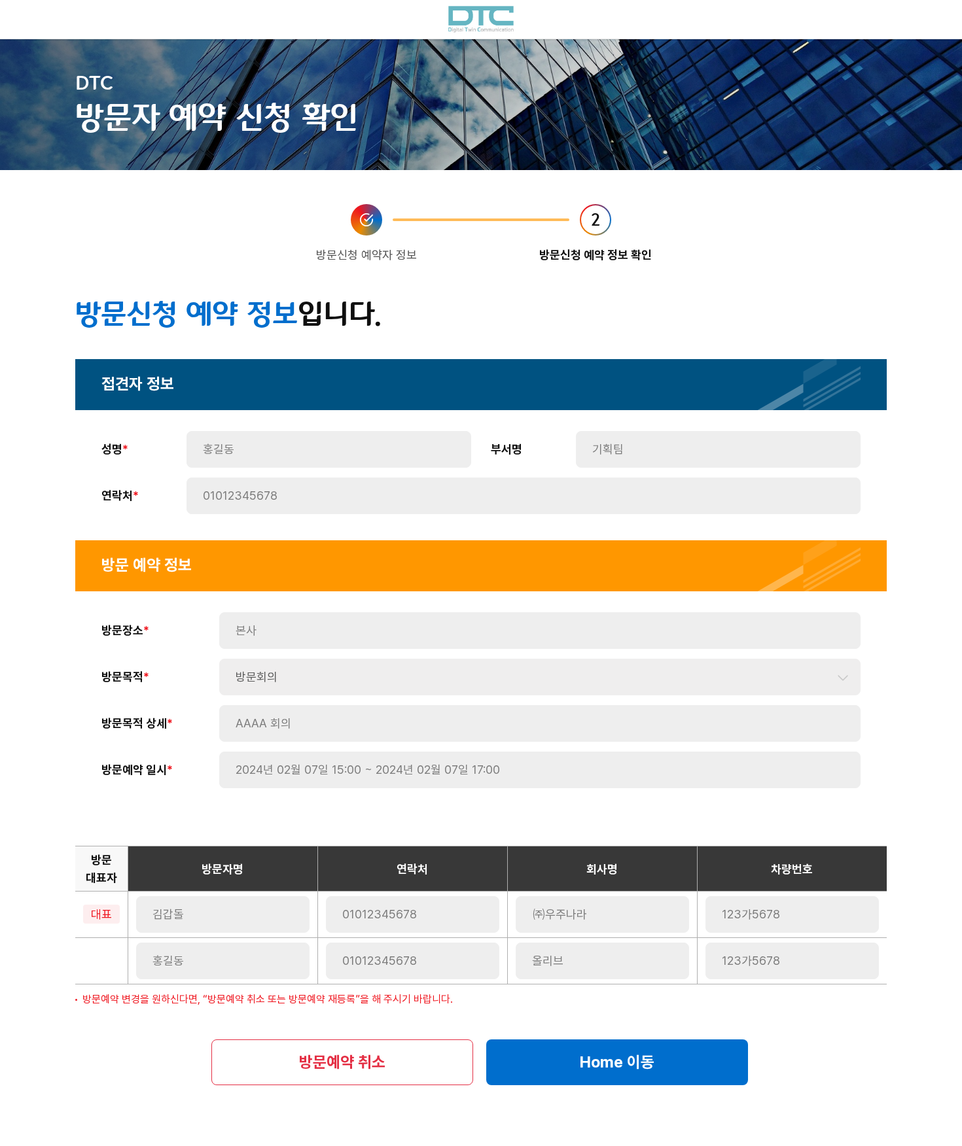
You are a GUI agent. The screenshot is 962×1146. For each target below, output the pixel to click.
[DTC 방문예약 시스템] (481, 19)
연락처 (117, 495)
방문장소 (122, 630)
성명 (111, 449)
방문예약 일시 (134, 769)
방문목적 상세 (134, 723)
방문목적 (122, 677)
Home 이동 (617, 1061)
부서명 (506, 449)
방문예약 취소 (342, 1061)
